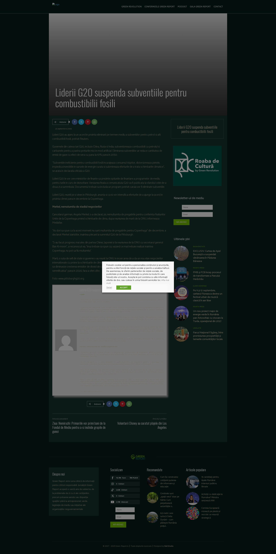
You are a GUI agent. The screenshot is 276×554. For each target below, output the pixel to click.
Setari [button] (109, 287)
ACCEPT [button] (124, 287)
